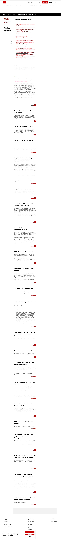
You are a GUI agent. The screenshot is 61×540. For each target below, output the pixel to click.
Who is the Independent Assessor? (21, 44)
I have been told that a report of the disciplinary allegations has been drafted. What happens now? (25, 53)
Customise (29, 536)
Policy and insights (50, 5)
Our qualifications (18, 5)
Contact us (7, 14)
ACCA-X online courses (8, 526)
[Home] (4, 3)
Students (40, 5)
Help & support (30, 527)
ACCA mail (6, 521)
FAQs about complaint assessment (7, 25)
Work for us (30, 529)
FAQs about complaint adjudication (7, 33)
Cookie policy (11, 535)
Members (35, 5)
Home (4, 14)
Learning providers (30, 5)
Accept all (29, 532)
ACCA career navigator (7, 524)
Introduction (18, 23)
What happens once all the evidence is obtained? (23, 37)
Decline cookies (30, 534)
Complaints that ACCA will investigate (21, 81)
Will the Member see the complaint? (21, 36)
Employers (23, 5)
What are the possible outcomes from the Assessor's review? (25, 49)
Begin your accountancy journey (8, 5)
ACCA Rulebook (30, 524)
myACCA (5, 519)
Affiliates (44, 5)
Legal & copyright (54, 521)
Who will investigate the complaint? (21, 25)
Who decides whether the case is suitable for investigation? (25, 24)
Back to (7, 20)
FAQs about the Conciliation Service (7, 28)
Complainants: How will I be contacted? (22, 31)
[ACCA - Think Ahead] (55, 534)
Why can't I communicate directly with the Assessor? (24, 48)
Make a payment (31, 519)
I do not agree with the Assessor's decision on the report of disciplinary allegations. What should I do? (25, 57)
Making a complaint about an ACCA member (17, 14)
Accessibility (53, 519)
